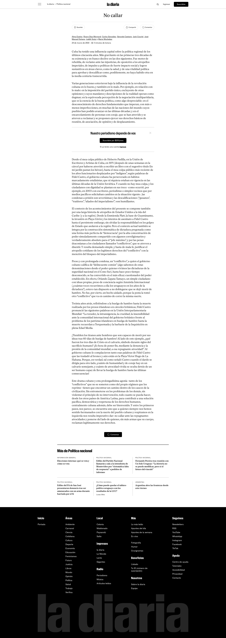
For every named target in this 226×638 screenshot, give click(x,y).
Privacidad (177, 574)
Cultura (68, 540)
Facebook (177, 544)
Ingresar (166, 4)
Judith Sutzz (91, 39)
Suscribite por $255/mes (113, 140)
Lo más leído (137, 524)
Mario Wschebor (105, 39)
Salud (68, 584)
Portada (41, 524)
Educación (70, 552)
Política (68, 580)
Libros (68, 568)
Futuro (68, 560)
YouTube (176, 532)
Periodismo (102, 575)
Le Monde (101, 554)
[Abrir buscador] (157, 4)
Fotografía (136, 542)
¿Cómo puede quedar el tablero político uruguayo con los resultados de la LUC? (111, 488)
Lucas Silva (100, 495)
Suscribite (181, 4)
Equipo (134, 588)
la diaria (50, 4)
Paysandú (101, 532)
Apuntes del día (138, 528)
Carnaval (69, 528)
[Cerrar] (150, 133)
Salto (99, 536)
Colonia (100, 524)
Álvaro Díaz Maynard (92, 37)
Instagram (177, 540)
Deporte (69, 544)
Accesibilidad (178, 570)
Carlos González (109, 37)
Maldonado (102, 528)
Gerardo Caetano (124, 37)
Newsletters (178, 524)
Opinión (69, 576)
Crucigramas (137, 550)
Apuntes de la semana (141, 532)
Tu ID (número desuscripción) (139, 569)
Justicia (69, 564)
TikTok (175, 548)
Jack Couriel (138, 37)
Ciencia (68, 532)
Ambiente (70, 524)
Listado (134, 564)
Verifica (69, 592)
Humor (134, 546)
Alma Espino (77, 37)
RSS (174, 528)
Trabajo (69, 588)
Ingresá (123, 147)
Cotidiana (70, 536)
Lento (99, 558)
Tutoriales (176, 566)
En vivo (134, 536)
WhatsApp (177, 536)
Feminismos (71, 556)
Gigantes (101, 562)
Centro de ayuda (180, 562)
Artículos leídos (104, 583)
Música (100, 579)
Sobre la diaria (138, 584)
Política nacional (63, 4)
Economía (70, 548)
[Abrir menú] (39, 4)
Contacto (176, 578)
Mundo (68, 572)
